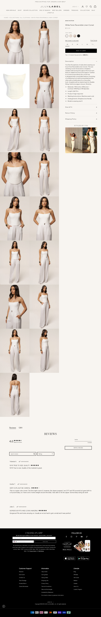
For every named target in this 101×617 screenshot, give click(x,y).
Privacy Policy (33, 551)
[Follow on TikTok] (87, 537)
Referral (75, 580)
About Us (76, 586)
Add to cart (81, 51)
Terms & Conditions (46, 586)
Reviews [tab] (12, 428)
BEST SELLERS (57, 10)
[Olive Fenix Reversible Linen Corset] (74, 35)
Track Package (22, 580)
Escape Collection (30, 10)
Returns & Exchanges (46, 589)
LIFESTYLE (50, 12)
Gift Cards (76, 577)
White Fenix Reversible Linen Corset (44, 17)
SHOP (20, 10)
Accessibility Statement (47, 592)
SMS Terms (41, 551)
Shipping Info (44, 580)
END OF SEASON (45, 10)
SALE (93, 10)
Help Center (44, 571)
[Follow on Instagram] (71, 537)
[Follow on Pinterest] (77, 537)
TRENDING (74, 10)
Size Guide (94, 40)
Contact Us (22, 577)
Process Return (23, 583)
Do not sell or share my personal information (52, 595)
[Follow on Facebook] (66, 537)
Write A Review (78, 448)
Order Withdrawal (23, 586)
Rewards (21, 571)
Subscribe (45, 541)
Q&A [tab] (20, 428)
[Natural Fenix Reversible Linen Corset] (70, 35)
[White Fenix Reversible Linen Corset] (66, 35)
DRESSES (66, 10)
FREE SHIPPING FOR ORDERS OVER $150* (50, 1)
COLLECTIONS (85, 10)
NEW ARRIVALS (11, 10)
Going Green (44, 577)
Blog (75, 571)
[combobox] (45, 454)
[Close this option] (3, 606)
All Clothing (25, 17)
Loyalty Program (78, 589)
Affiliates (76, 574)
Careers (75, 583)
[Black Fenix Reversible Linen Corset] (78, 35)
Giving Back (44, 574)
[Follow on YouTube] (82, 537)
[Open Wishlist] (87, 6)
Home (6, 17)
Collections (14, 17)
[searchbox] (20, 453)
